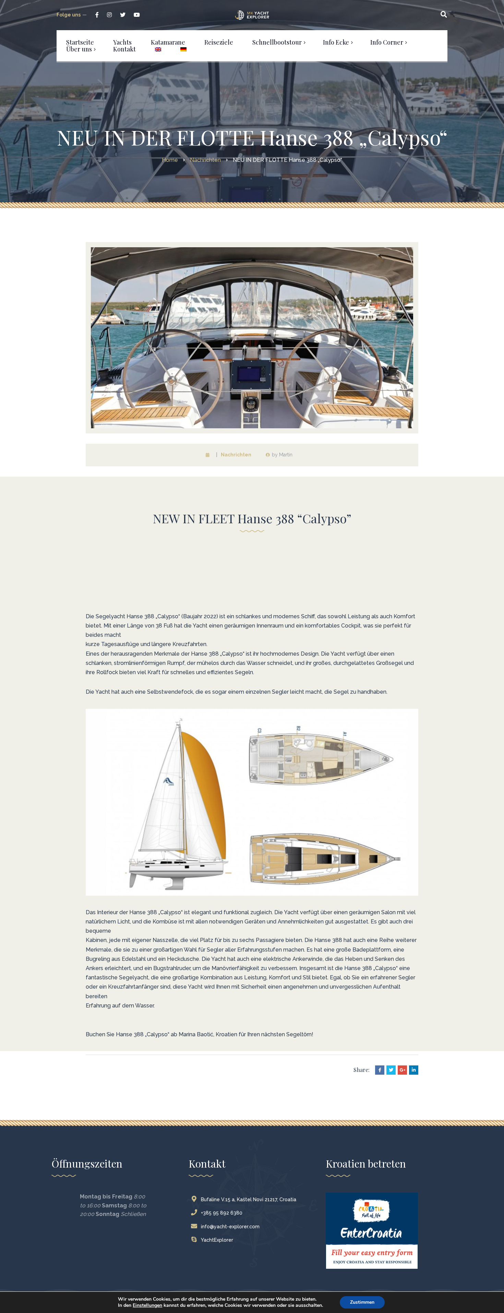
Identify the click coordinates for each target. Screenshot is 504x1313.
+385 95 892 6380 (221, 1213)
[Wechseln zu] (158, 49)
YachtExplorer (217, 1240)
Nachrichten (236, 454)
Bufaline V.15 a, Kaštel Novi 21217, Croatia (248, 1199)
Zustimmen (362, 1302)
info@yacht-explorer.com (230, 1226)
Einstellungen (147, 1305)
